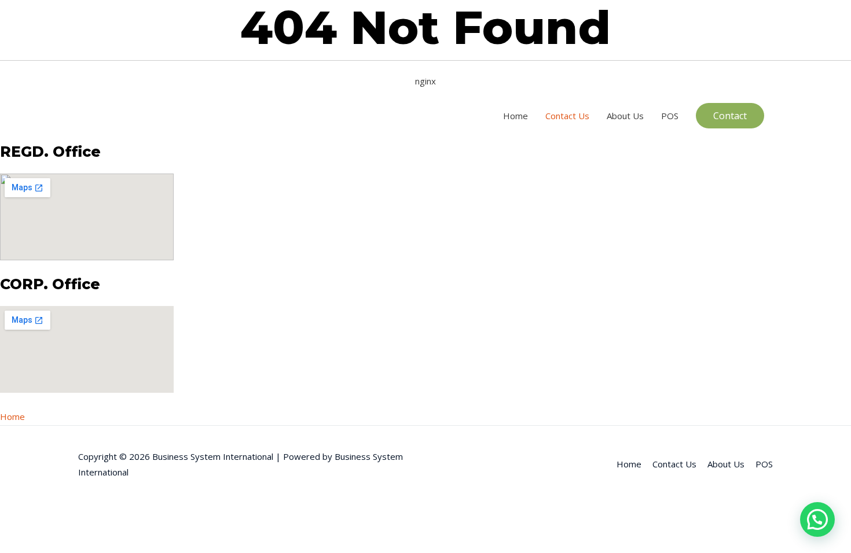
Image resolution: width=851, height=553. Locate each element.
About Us (625, 115)
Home (515, 115)
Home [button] (12, 416)
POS (669, 115)
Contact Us (567, 115)
